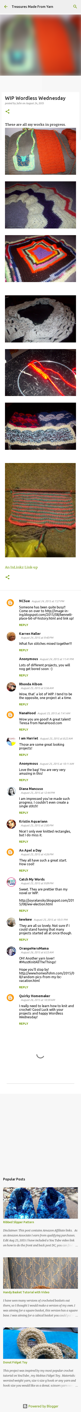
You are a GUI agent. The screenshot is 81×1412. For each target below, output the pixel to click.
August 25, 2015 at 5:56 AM (37, 688)
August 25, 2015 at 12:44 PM (38, 792)
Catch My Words (32, 879)
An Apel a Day (30, 850)
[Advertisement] (40, 1132)
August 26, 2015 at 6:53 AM (37, 952)
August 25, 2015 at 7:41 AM (53, 713)
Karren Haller (30, 633)
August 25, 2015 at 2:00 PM (37, 825)
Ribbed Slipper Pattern (18, 1222)
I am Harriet (28, 738)
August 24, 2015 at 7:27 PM (48, 601)
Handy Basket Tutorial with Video (26, 1292)
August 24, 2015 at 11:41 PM (57, 659)
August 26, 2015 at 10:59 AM (38, 999)
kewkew (25, 919)
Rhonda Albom (30, 684)
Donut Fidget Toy (15, 1362)
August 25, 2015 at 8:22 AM (56, 738)
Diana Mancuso (31, 789)
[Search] (75, 7)
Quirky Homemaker (34, 996)
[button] (7, 112)
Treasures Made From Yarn (32, 6)
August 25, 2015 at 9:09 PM (37, 883)
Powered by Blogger (43, 1406)
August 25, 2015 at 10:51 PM (51, 919)
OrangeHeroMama (34, 948)
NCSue (24, 601)
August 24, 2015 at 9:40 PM (37, 637)
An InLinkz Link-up (21, 567)
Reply (23, 625)
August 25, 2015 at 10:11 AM (57, 763)
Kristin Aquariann (33, 821)
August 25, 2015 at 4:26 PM (37, 854)
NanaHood (27, 713)
